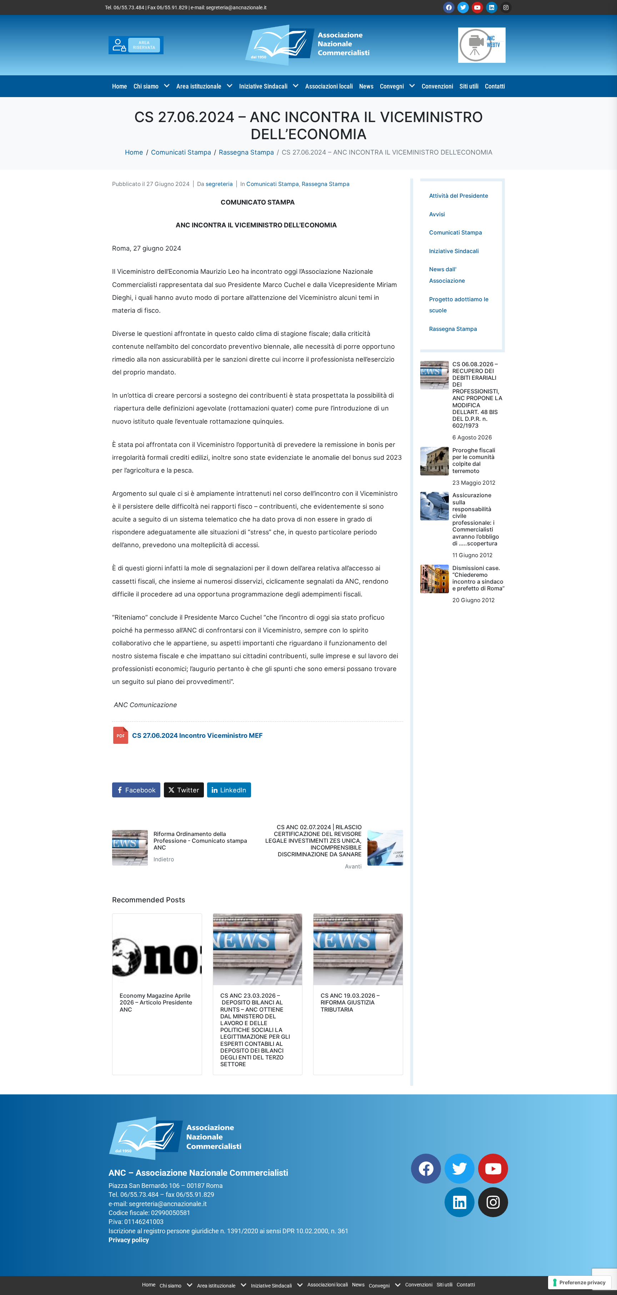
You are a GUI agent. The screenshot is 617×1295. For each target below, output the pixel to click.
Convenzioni (437, 86)
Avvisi (437, 214)
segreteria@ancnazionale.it (236, 7)
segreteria (219, 184)
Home (119, 86)
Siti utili (469, 86)
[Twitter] (463, 7)
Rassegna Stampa (326, 184)
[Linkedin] (491, 7)
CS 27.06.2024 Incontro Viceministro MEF (197, 735)
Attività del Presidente (458, 195)
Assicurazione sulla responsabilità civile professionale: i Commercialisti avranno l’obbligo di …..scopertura (475, 519)
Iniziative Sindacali (263, 86)
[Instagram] (506, 7)
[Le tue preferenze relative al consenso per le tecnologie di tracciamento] (579, 1282)
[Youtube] (477, 7)
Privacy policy (129, 1240)
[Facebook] (449, 7)
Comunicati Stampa (272, 184)
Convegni (392, 86)
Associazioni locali (329, 86)
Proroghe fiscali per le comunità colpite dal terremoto (473, 460)
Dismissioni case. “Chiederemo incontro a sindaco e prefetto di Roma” (478, 578)
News (366, 86)
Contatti (495, 86)
